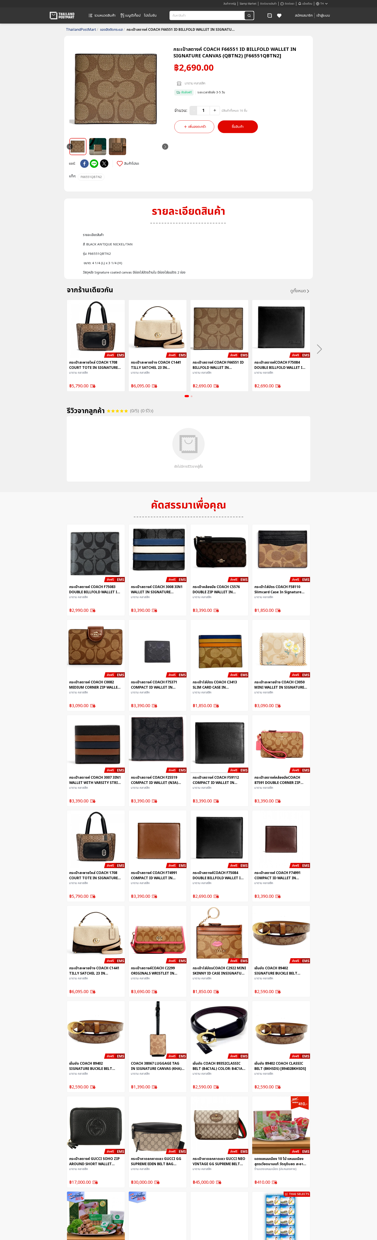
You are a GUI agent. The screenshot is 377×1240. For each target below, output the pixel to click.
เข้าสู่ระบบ (323, 15)
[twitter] (104, 163)
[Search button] (249, 15)
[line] (94, 163)
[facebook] (84, 163)
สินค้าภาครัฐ (229, 4)
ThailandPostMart (82, 29)
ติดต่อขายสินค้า (268, 4)
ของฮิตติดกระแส (112, 29)
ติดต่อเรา (289, 4)
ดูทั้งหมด (298, 291)
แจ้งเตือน (307, 4)
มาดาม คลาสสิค (195, 83)
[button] (269, 15)
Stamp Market (248, 4)
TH (322, 4)
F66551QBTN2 (91, 177)
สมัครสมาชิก (304, 15)
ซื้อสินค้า (237, 126)
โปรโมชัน (150, 15)
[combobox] (207, 15)
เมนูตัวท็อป (133, 15)
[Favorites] (279, 15)
